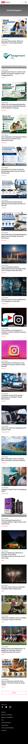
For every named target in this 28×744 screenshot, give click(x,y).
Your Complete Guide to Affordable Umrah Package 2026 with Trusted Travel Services (13, 268)
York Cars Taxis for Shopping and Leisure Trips (13, 429)
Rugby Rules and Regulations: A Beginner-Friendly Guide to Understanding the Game (13, 650)
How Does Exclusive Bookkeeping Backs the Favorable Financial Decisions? (13, 236)
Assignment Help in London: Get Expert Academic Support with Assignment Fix (13, 73)
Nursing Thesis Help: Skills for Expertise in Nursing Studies (12, 42)
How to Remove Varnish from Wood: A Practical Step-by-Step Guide (13, 683)
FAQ (2, 720)
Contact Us (4, 730)
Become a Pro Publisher (7, 717)
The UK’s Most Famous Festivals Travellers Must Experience (13, 588)
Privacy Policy (4, 725)
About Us (3, 712)
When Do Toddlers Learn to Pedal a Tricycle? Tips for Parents (13, 618)
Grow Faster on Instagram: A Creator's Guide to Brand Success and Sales (13, 332)
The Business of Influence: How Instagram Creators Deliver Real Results (13, 364)
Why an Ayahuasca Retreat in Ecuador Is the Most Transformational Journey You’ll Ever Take (13, 555)
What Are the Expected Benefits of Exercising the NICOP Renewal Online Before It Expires (13, 106)
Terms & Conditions (6, 722)
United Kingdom (4, 39)
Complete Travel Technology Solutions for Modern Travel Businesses (11, 397)
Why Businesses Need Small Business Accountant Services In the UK (13, 203)
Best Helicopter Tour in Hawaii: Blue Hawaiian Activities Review (13, 459)
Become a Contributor (6, 714)
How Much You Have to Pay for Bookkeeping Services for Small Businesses (13, 171)
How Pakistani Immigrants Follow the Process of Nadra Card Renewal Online (13, 138)
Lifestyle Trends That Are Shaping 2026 (13, 490)
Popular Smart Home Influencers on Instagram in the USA (13, 300)
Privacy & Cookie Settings (7, 728)
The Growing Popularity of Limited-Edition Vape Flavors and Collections (13, 522)
